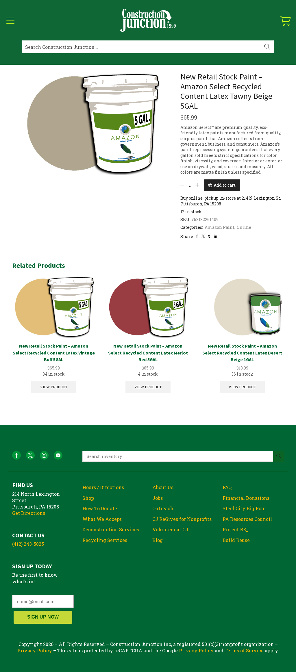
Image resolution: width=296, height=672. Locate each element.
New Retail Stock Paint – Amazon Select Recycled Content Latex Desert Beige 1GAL (242, 353)
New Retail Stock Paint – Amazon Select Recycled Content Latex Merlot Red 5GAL (148, 353)
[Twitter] (203, 236)
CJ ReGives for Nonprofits (182, 519)
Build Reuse (236, 540)
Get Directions (28, 513)
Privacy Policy (34, 650)
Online (244, 227)
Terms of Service (244, 650)
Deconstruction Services (110, 529)
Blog (157, 540)
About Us (162, 487)
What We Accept (102, 519)
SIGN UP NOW (43, 617)
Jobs (157, 498)
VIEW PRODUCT (53, 387)
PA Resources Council (247, 519)
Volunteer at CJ (170, 529)
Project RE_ (236, 529)
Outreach (162, 508)
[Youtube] (58, 455)
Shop (88, 498)
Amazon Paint (219, 227)
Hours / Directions (103, 487)
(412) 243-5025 (28, 544)
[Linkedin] (215, 236)
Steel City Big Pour (244, 508)
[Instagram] (44, 455)
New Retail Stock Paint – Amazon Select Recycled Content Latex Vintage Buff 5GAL (54, 353)
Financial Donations (246, 498)
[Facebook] (197, 236)
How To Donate (99, 508)
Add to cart (225, 185)
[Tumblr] (209, 236)
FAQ (227, 487)
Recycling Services (104, 540)
